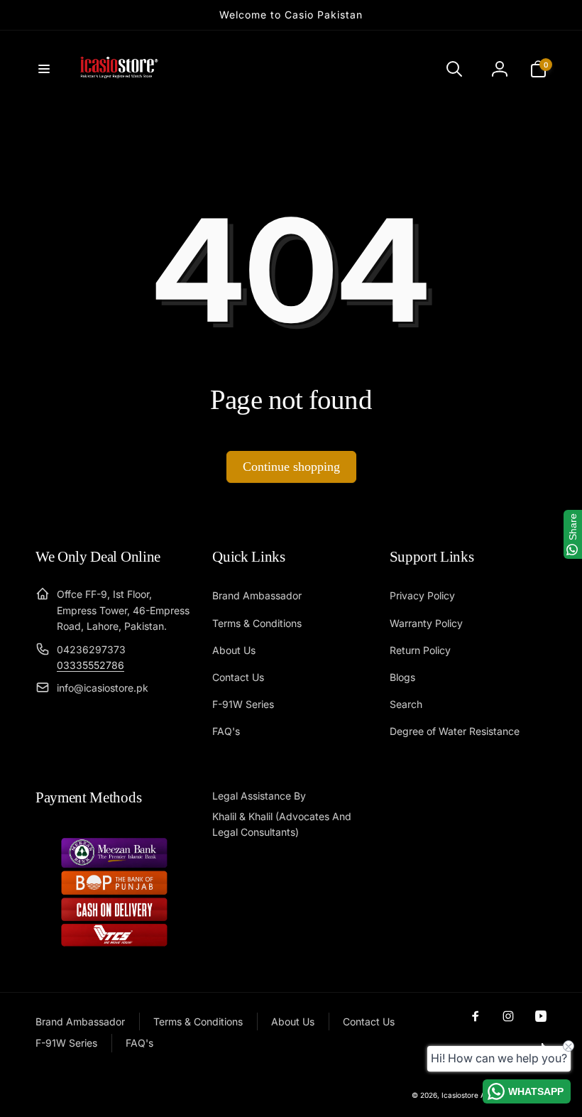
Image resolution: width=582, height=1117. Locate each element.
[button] (44, 69)
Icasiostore (459, 1095)
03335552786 (90, 665)
